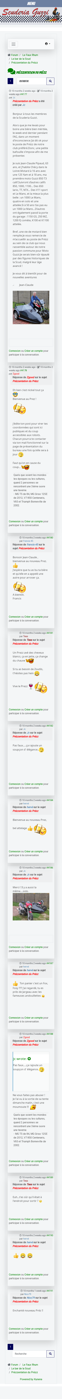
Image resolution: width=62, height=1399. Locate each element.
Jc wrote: (20, 1058)
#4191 (49, 1291)
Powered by (26, 1379)
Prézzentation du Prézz (25, 101)
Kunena (38, 1379)
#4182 (49, 726)
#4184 (49, 800)
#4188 (49, 1034)
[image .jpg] (31, 307)
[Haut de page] (56, 1393)
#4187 (49, 963)
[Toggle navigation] (13, 44)
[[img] (15, 394)
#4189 (49, 1177)
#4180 (49, 537)
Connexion (15, 350)
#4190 (49, 1235)
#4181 (49, 633)
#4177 (23, 94)
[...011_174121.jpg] (31, 906)
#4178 (23, 370)
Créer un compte (33, 350)
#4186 (49, 867)
